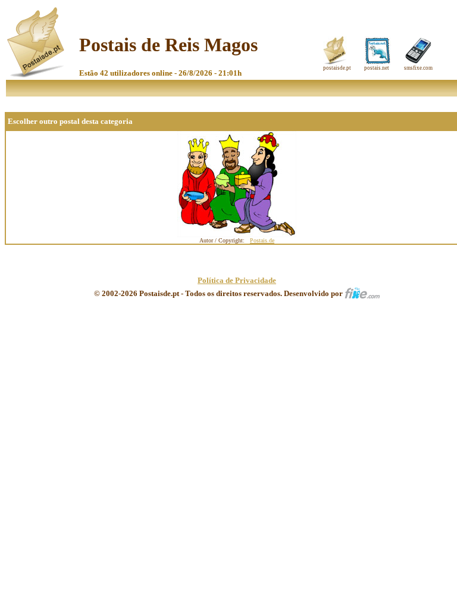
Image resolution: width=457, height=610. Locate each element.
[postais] (37, 75)
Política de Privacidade (237, 280)
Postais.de (262, 240)
